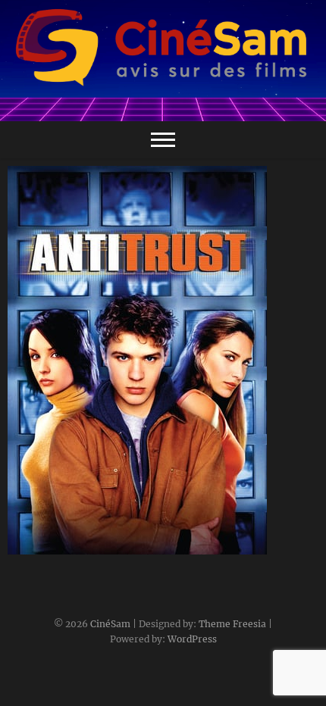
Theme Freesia (232, 623)
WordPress (192, 639)
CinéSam (110, 623)
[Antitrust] (163, 360)
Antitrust (47, 546)
